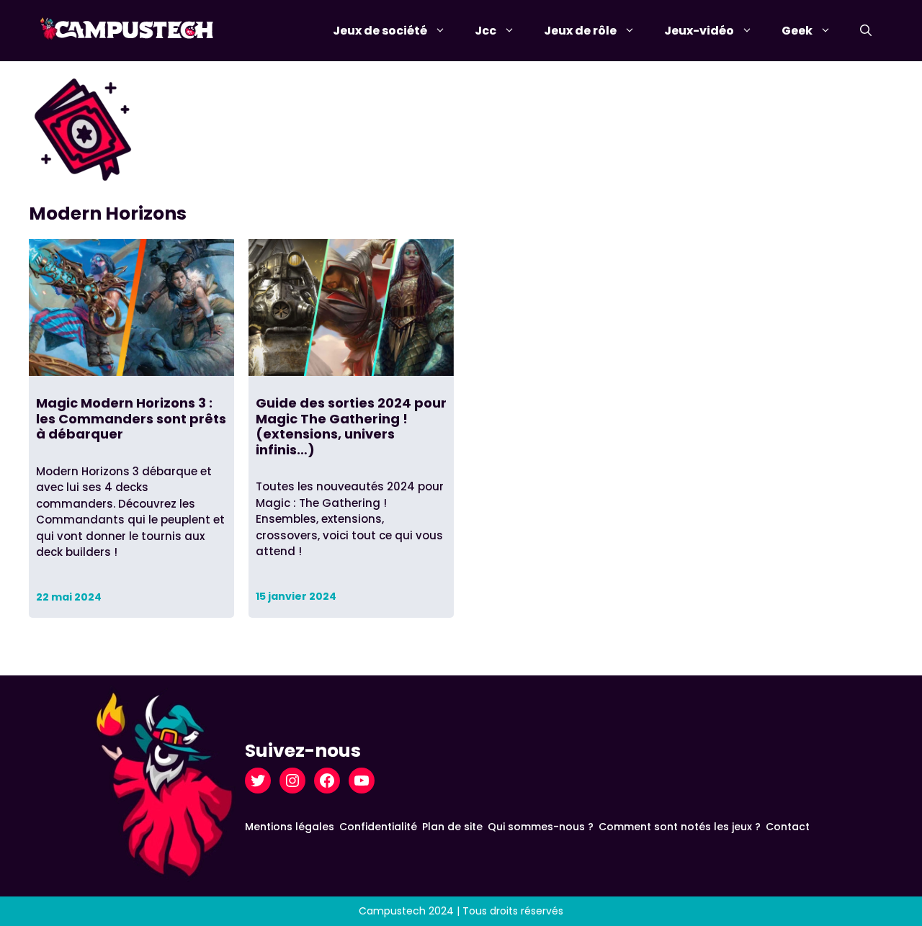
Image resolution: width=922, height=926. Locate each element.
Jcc (485, 30)
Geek (797, 30)
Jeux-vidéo (699, 30)
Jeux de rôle (580, 30)
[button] (866, 30)
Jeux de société (380, 30)
